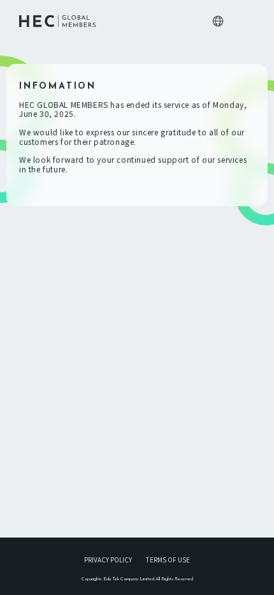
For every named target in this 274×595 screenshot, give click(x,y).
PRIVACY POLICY (108, 559)
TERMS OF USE (168, 559)
